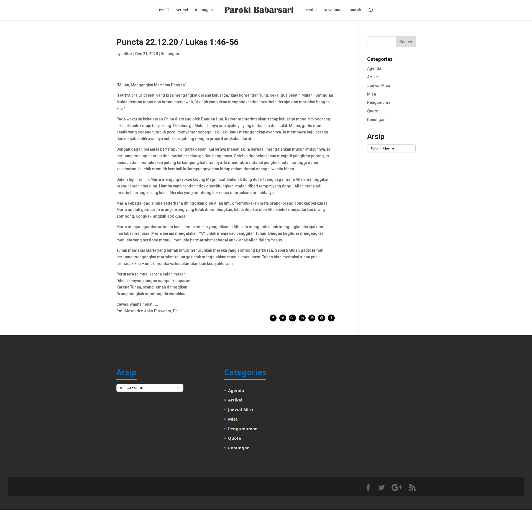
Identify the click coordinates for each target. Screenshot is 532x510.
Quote (372, 111)
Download (333, 10)
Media (311, 10)
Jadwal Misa (378, 85)
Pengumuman (380, 102)
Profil (164, 10)
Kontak (355, 10)
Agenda (374, 68)
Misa (371, 94)
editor (126, 53)
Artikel (182, 10)
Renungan (204, 10)
